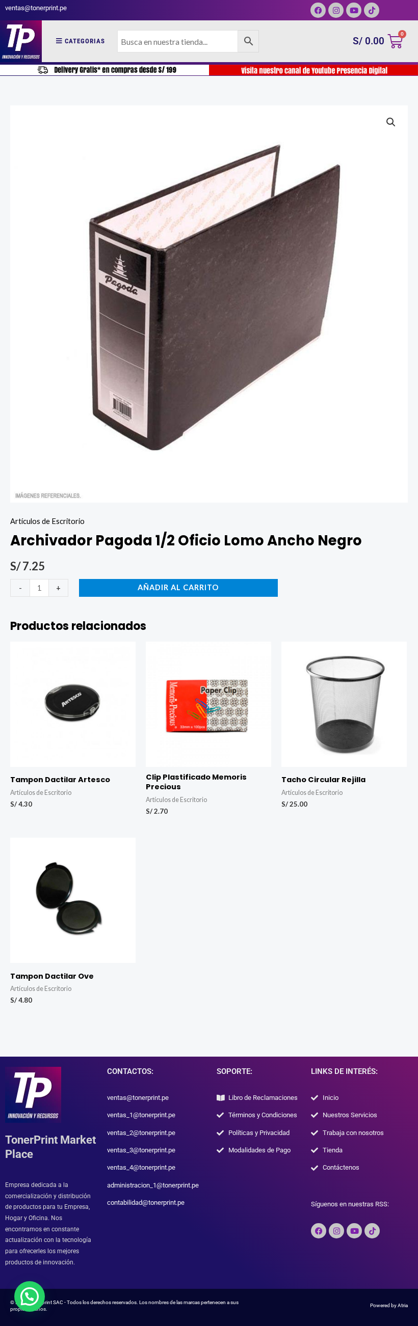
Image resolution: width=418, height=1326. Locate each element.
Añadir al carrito (178, 587)
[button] (391, 122)
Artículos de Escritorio (47, 521)
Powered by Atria (389, 1305)
